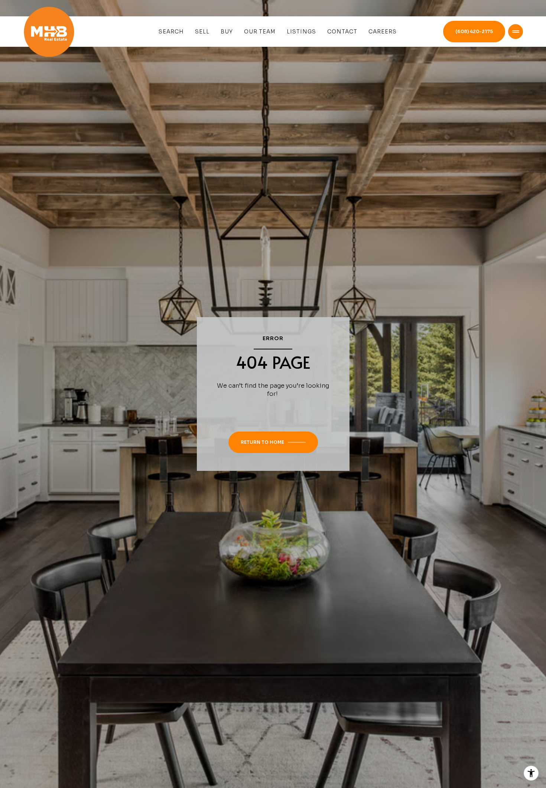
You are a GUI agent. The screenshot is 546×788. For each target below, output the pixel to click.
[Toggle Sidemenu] (515, 31)
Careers (382, 31)
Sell (202, 31)
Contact (342, 31)
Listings (301, 31)
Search (171, 31)
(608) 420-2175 (474, 31)
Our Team (260, 31)
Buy (227, 31)
